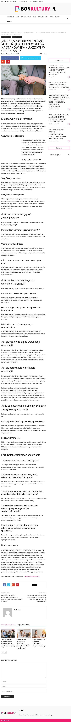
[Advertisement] (35, 27)
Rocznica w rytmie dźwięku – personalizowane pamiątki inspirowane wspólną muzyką (58, 134)
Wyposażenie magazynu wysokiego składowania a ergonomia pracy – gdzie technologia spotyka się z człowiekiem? (59, 100)
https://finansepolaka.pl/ (32, 576)
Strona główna (23, 1)
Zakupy (57, 17)
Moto (34, 17)
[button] (67, 19)
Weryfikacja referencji (16, 37)
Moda (29, 17)
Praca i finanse (42, 17)
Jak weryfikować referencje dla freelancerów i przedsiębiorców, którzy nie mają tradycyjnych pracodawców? (36, 598)
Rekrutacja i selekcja (6, 37)
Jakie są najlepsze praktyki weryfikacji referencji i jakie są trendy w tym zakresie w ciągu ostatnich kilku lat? (8, 643)
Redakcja (7, 53)
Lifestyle (23, 17)
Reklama (35, 1)
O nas (29, 1)
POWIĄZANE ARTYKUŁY (8, 625)
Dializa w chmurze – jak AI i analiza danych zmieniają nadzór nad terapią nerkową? (58, 118)
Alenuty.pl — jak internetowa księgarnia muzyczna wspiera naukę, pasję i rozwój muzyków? (59, 69)
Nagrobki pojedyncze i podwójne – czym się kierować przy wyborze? (59, 85)
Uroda (51, 17)
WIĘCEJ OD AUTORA (24, 625)
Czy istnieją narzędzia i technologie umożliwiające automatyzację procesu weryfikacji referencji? (11, 598)
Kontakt (41, 1)
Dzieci (17, 17)
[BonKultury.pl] (35, 9)
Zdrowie (9, 21)
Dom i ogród (10, 17)
